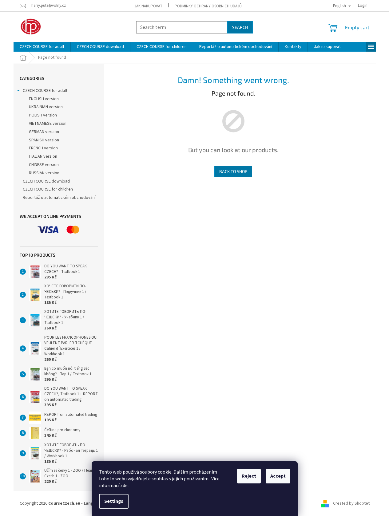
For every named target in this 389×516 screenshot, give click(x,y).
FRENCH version (43, 148)
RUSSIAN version (44, 173)
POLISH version (43, 115)
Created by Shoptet (351, 503)
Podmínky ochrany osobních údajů (208, 6)
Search (240, 27)
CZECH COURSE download (46, 181)
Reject (249, 476)
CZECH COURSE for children (48, 189)
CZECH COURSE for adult (45, 91)
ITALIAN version (43, 156)
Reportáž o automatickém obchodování (59, 198)
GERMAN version (44, 132)
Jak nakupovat (148, 6)
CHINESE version (44, 165)
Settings (113, 501)
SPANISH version (44, 140)
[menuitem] (42, 47)
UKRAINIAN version (46, 107)
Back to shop (233, 171)
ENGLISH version (44, 99)
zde (124, 485)
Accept (278, 476)
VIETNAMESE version (47, 123)
